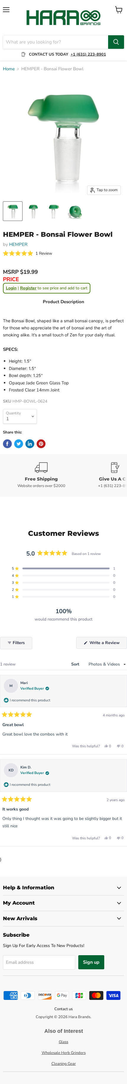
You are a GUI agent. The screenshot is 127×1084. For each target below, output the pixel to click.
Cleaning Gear (63, 1063)
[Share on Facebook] (7, 443)
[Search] (116, 42)
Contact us (63, 1009)
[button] (27, 253)
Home (9, 68)
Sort (75, 664)
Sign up (91, 962)
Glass (63, 1042)
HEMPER (18, 244)
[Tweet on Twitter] (18, 443)
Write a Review (107, 644)
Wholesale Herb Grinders (64, 1052)
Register (28, 288)
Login (11, 288)
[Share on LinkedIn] (29, 443)
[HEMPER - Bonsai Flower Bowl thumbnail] (12, 211)
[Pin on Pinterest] (41, 443)
